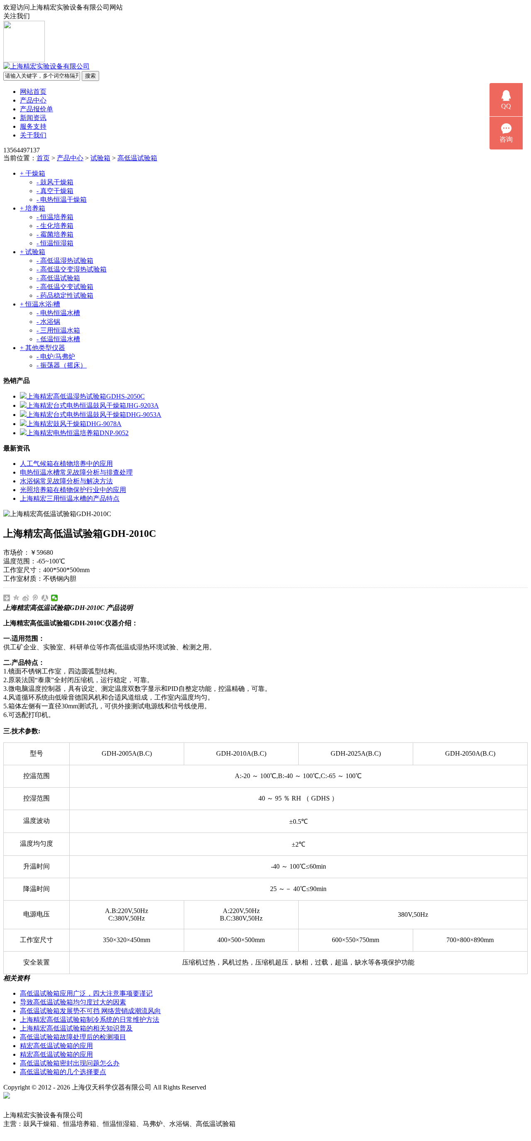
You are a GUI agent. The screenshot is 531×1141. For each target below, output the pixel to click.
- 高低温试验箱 (58, 278)
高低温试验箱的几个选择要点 (63, 1071)
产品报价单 (36, 109)
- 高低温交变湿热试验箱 (72, 269)
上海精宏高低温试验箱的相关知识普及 (76, 1028)
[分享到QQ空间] (16, 598)
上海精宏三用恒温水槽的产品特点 (69, 498)
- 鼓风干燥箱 (55, 182)
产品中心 (33, 100)
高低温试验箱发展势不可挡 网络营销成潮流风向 (90, 1010)
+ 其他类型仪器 (42, 347)
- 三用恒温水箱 (58, 330)
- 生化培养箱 (55, 225)
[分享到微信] (54, 598)
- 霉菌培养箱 (55, 234)
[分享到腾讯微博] (35, 598)
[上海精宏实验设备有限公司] (46, 66)
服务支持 (33, 126)
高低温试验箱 (137, 158)
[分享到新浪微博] (25, 598)
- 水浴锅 (48, 321)
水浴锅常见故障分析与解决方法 (66, 481)
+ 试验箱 (32, 251)
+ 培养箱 (32, 208)
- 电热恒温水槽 (58, 312)
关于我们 (33, 135)
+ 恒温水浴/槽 (40, 304)
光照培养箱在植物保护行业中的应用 (73, 489)
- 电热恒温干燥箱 (62, 199)
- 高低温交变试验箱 (65, 286)
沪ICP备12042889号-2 (245, 1087)
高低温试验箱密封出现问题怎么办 (69, 1063)
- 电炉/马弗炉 (56, 356)
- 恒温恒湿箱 (55, 243)
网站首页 (33, 91)
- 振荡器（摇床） (62, 365)
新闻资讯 (33, 117)
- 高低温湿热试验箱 (65, 260)
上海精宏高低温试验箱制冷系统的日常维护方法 (89, 1019)
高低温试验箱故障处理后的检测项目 (73, 1037)
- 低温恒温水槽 (58, 339)
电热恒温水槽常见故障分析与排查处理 (76, 472)
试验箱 (100, 158)
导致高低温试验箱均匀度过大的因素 (73, 1002)
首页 (43, 158)
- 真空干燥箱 (55, 190)
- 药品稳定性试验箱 (65, 295)
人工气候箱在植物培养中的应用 (66, 463)
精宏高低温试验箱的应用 (56, 1045)
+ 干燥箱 (32, 173)
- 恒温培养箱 (55, 216)
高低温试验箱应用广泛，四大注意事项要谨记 (86, 993)
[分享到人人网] (45, 598)
